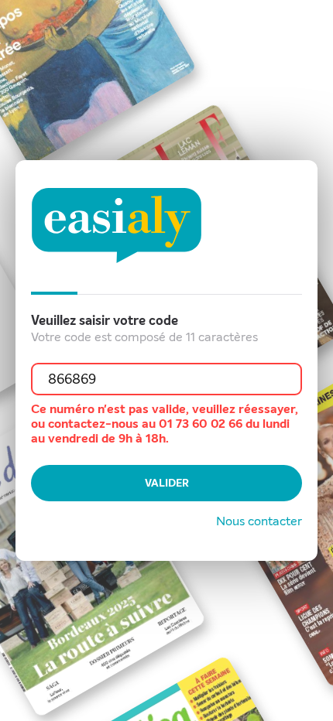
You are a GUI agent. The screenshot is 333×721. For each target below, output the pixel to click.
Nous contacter (259, 521)
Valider (167, 483)
